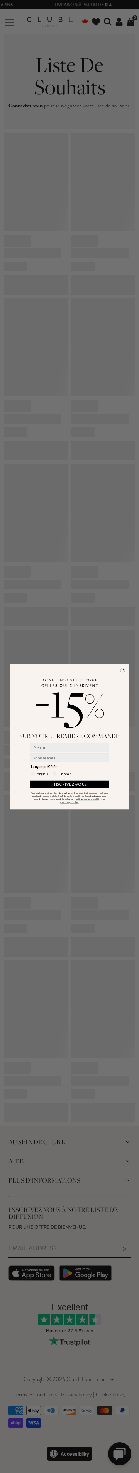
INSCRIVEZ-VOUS (70, 784)
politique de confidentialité (87, 799)
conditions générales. (69, 802)
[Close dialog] (122, 670)
